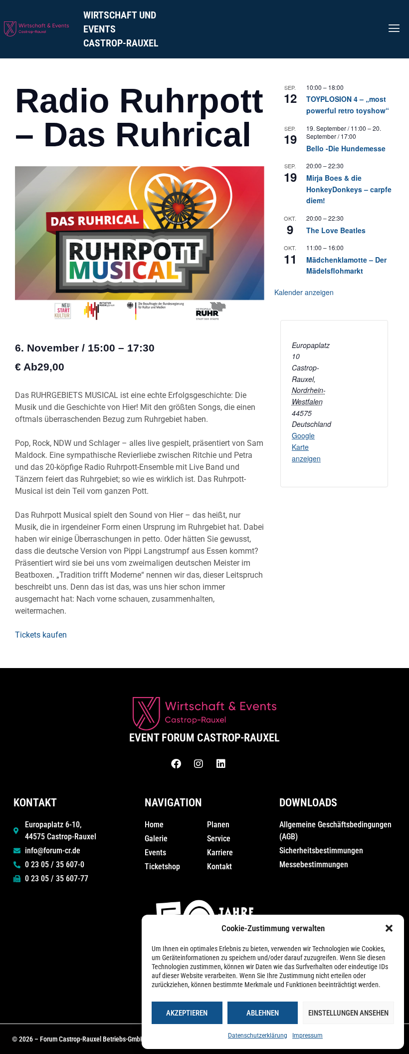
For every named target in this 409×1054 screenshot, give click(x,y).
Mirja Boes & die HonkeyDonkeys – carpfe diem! (349, 189)
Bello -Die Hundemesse (346, 148)
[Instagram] (198, 764)
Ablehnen (262, 1013)
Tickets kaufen (41, 635)
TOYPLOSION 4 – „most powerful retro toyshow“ (347, 104)
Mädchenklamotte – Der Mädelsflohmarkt (346, 265)
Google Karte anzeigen (306, 446)
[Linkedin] (221, 764)
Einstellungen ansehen (348, 1013)
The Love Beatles (336, 230)
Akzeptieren (186, 1013)
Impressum (307, 1035)
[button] (389, 928)
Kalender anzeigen (304, 292)
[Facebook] (176, 764)
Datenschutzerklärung (257, 1035)
